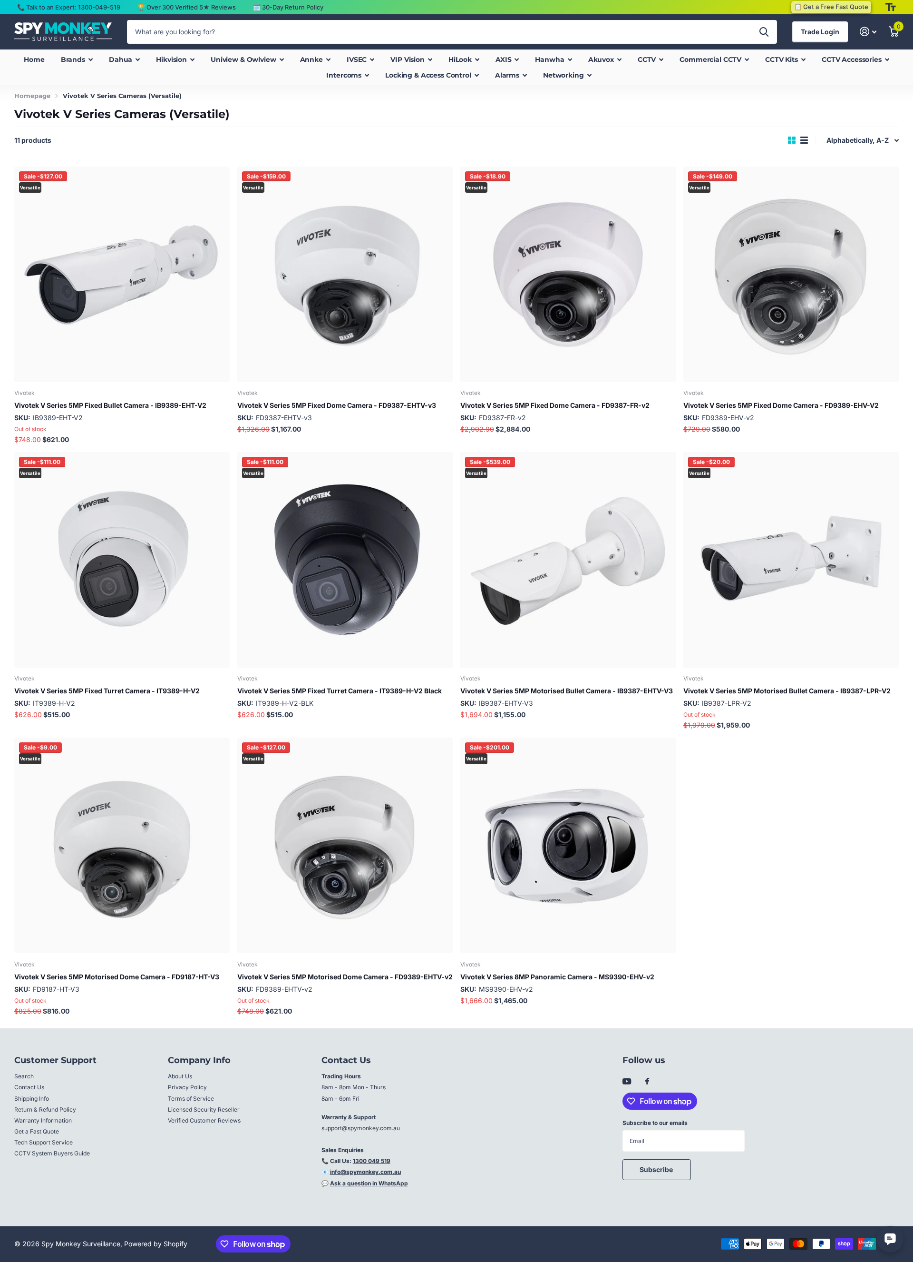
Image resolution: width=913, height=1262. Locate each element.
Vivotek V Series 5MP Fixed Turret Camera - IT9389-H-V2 (107, 691)
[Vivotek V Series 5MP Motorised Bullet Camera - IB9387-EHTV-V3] (568, 560)
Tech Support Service (43, 1142)
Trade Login (820, 32)
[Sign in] (868, 31)
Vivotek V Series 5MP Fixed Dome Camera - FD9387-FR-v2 (555, 405)
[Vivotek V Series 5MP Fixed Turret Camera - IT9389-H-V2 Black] (345, 560)
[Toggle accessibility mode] (891, 7)
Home (34, 59)
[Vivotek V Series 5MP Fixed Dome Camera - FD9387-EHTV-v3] (345, 274)
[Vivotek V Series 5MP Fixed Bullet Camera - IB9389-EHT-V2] (122, 274)
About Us (180, 1076)
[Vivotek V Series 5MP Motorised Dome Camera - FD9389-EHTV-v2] (345, 845)
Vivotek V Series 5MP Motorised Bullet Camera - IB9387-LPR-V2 (787, 691)
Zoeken (764, 32)
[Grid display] (792, 140)
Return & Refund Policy (45, 1109)
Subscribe (657, 1169)
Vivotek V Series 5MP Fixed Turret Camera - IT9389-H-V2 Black (339, 691)
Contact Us (29, 1087)
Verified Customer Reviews (204, 1120)
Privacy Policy (187, 1087)
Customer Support (55, 1060)
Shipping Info (31, 1098)
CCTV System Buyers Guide (52, 1153)
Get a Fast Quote (36, 1131)
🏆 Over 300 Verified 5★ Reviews (186, 7)
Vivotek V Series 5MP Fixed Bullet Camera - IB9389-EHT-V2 (110, 405)
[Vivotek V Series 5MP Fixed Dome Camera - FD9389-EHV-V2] (791, 274)
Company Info (199, 1060)
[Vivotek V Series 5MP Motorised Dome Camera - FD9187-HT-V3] (122, 845)
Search (24, 1076)
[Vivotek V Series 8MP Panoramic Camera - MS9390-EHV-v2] (568, 845)
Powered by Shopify (155, 1244)
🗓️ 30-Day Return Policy (288, 7)
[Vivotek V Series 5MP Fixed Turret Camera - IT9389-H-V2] (122, 560)
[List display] (804, 140)
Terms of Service (191, 1098)
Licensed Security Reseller (204, 1109)
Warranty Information (43, 1120)
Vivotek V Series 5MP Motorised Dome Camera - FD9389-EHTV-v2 (345, 977)
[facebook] (647, 1081)
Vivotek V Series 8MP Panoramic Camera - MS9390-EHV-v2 (557, 977)
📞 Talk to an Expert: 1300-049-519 (68, 7)
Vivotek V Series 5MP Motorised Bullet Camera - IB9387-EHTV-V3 (566, 691)
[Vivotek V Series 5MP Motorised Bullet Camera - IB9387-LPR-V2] (791, 560)
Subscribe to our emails (655, 1122)
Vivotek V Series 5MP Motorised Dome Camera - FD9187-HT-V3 (116, 977)
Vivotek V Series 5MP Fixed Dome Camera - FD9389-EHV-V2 (781, 405)
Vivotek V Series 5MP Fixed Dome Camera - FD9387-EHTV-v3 (336, 405)
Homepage (32, 95)
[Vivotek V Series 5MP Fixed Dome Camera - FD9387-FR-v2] (568, 274)
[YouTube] (626, 1082)
